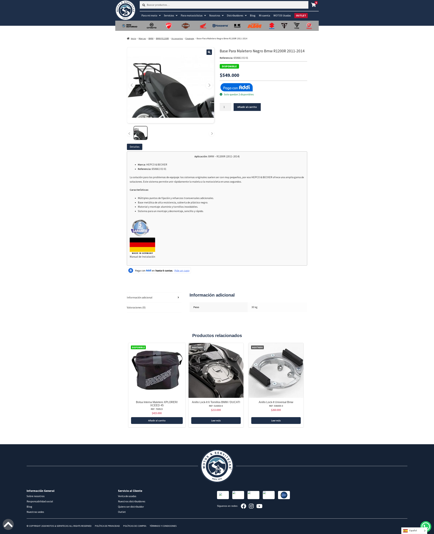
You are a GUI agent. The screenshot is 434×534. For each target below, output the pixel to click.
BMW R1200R (162, 38)
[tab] (135, 147)
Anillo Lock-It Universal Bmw (276, 402)
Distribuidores (235, 15)
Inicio (133, 38)
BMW (151, 38)
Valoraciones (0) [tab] (136, 307)
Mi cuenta (264, 15)
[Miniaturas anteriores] (129, 133)
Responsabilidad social (40, 501)
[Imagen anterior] (132, 85)
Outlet (122, 512)
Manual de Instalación (142, 256)
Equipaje (189, 38)
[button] (209, 52)
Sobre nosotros (36, 496)
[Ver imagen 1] (140, 133)
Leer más (216, 420)
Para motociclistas (192, 15)
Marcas (142, 38)
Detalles (135, 146)
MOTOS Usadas (282, 15)
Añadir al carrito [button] (156, 420)
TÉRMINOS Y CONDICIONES (163, 525)
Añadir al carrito (247, 107)
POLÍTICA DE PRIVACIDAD (107, 525)
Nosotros (214, 15)
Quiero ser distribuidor (131, 506)
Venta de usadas (127, 496)
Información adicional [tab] (139, 297)
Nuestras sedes (35, 512)
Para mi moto (149, 15)
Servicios (169, 15)
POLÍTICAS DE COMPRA (134, 525)
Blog (252, 15)
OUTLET (301, 15)
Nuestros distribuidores (131, 501)
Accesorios (177, 38)
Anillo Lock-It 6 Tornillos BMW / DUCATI (216, 402)
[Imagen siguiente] (209, 85)
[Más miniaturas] (211, 133)
